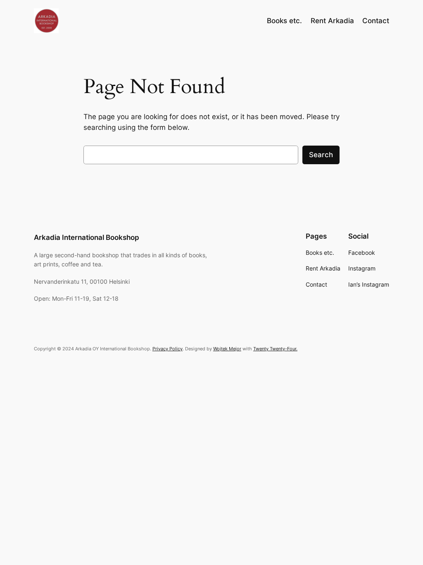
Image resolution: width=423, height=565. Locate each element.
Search (321, 155)
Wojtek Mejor (227, 349)
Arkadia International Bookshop (86, 237)
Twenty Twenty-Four (274, 349)
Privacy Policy (167, 349)
